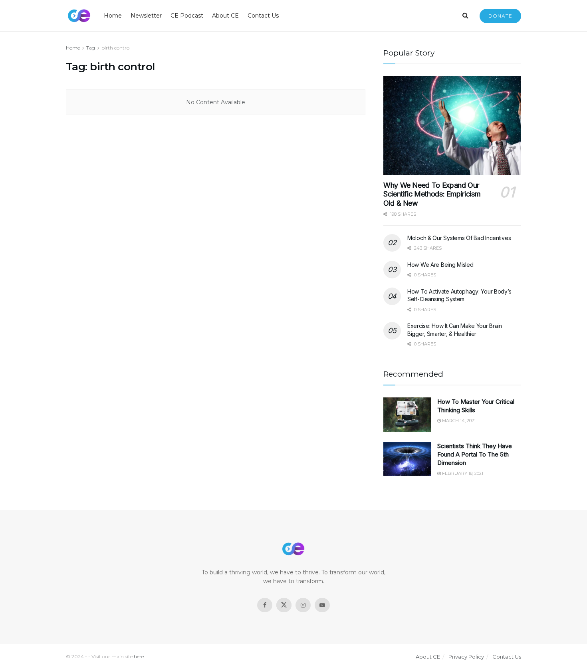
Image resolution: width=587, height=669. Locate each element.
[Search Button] (465, 15)
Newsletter (146, 15)
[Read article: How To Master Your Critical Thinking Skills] (407, 414)
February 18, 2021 (462, 473)
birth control (116, 48)
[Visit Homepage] (79, 16)
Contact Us (263, 15)
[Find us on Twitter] (284, 605)
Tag (90, 48)
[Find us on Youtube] (322, 605)
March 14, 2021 (458, 420)
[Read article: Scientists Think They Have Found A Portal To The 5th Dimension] (407, 459)
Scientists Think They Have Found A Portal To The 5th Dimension (474, 454)
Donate (500, 16)
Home (113, 15)
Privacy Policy (466, 656)
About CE (225, 15)
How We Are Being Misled (440, 264)
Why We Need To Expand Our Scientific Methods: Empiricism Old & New (431, 194)
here (139, 656)
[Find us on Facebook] (264, 605)
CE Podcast (187, 15)
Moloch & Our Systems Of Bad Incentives (459, 237)
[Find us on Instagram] (303, 605)
